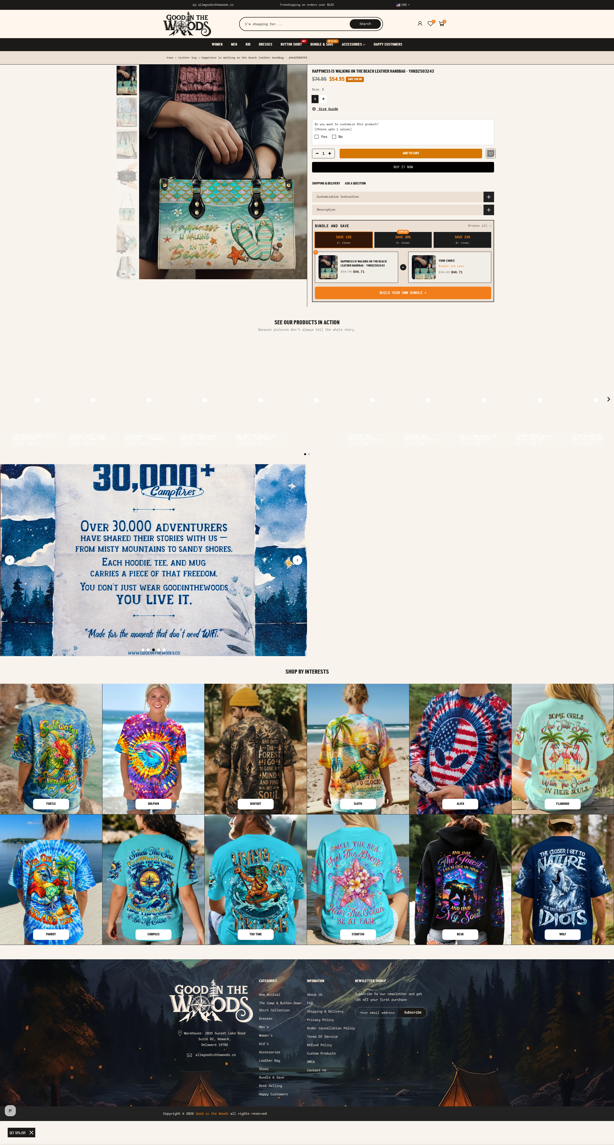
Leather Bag (187, 57)
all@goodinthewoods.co (215, 4)
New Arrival (269, 995)
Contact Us (316, 1070)
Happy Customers (273, 1094)
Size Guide (327, 109)
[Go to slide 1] (143, 649)
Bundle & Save (271, 1077)
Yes (324, 137)
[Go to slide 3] (153, 649)
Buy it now (403, 167)
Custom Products (321, 1053)
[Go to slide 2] (148, 649)
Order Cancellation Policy (331, 1028)
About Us (314, 995)
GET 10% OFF (18, 1132)
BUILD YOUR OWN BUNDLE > (403, 293)
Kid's (264, 1044)
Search (365, 24)
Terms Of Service (322, 1036)
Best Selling (270, 1086)
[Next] (298, 172)
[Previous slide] (9, 560)
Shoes (264, 1069)
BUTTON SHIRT (293, 43)
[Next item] (608, 400)
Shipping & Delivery (326, 183)
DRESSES (265, 45)
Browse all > (479, 225)
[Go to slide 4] (158, 649)
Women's (265, 1035)
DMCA (311, 1062)
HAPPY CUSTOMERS (388, 45)
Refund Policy (319, 1045)
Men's (264, 1027)
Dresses (265, 1018)
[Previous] (147, 172)
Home (170, 57)
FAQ (310, 1003)
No (340, 137)
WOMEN (217, 45)
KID (248, 45)
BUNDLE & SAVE (323, 43)
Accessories (269, 1052)
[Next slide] (297, 560)
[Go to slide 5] (164, 649)
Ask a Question (355, 183)
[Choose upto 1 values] (333, 129)
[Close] (31, 1132)
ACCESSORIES (352, 45)
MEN (234, 45)
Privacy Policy (320, 1020)
